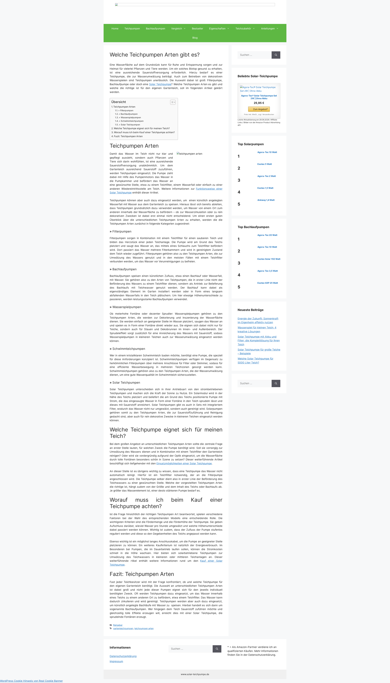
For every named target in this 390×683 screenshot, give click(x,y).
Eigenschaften (217, 28)
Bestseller (197, 28)
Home (115, 28)
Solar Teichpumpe (160, 84)
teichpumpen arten (144, 628)
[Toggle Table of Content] (171, 102)
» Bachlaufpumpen (128, 114)
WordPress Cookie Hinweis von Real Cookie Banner (31, 680)
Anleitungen (268, 28)
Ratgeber (117, 625)
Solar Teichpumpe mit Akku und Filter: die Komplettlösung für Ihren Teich (259, 340)
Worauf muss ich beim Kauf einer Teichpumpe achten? (144, 132)
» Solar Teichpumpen (129, 124)
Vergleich (176, 28)
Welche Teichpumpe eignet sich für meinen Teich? (142, 128)
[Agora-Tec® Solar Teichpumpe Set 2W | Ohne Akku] (259, 89)
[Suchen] (276, 55)
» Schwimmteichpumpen (131, 121)
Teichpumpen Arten (124, 106)
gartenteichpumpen (123, 628)
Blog (195, 37)
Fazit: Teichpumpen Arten (128, 136)
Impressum (116, 661)
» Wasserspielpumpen (130, 117)
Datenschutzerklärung (123, 656)
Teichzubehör (243, 28)
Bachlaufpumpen (155, 28)
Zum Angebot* (260, 109)
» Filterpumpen (125, 110)
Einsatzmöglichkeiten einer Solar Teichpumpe (184, 463)
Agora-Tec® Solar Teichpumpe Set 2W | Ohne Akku (259, 97)
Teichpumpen (132, 28)
